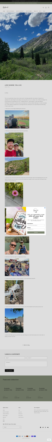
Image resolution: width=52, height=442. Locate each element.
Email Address (30, 223)
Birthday (29, 227)
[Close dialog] (44, 207)
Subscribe (36, 232)
